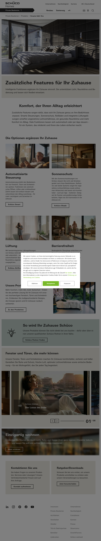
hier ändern (68, 273)
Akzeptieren (51, 283)
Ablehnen (35, 283)
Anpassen (67, 283)
